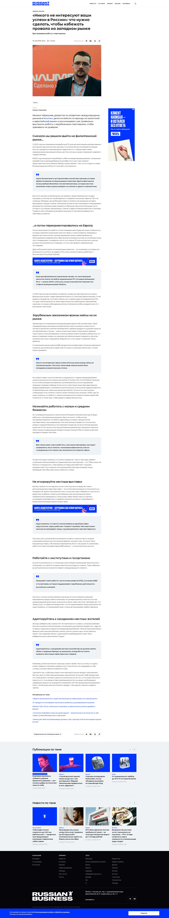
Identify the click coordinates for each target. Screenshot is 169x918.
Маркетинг (116, 858)
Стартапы (116, 877)
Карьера (88, 871)
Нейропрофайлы (65, 868)
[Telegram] (130, 899)
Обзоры (117, 3)
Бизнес (42, 11)
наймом (86, 447)
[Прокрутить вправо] (134, 749)
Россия (114, 874)
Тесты (61, 877)
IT (86, 883)
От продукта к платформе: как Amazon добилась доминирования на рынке (63, 702)
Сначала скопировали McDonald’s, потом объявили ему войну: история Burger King (95, 780)
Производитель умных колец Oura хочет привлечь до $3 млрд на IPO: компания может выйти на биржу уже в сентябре (71, 834)
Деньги (114, 865)
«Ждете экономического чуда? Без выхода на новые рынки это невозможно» (65, 698)
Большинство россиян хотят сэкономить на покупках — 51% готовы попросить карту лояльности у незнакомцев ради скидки (124, 835)
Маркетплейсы (118, 862)
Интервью (126, 3)
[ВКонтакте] (135, 899)
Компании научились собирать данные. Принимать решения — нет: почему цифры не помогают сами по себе (45, 780)
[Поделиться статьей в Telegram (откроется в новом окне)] (86, 41)
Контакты (36, 865)
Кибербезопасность (93, 874)
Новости (93, 3)
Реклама (88, 858)
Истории (101, 3)
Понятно (144, 913)
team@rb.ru (89, 899)
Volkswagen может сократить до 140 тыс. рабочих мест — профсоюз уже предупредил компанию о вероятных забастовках (44, 835)
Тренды (115, 883)
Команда (35, 858)
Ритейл (114, 871)
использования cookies (45, 912)
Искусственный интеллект (95, 862)
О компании (36, 862)
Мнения (109, 3)
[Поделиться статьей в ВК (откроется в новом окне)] (90, 41)
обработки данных (62, 912)
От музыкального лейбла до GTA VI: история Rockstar (124, 778)
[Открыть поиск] (135, 4)
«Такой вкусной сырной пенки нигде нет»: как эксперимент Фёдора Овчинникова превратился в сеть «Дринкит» (70, 781)
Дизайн (88, 877)
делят (59, 149)
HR (86, 880)
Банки (87, 865)
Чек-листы (63, 874)
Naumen (48, 118)
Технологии (116, 880)
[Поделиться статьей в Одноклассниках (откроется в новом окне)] (95, 41)
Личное (115, 868)
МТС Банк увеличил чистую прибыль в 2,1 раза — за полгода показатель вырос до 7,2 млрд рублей (97, 833)
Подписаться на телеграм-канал (46, 734)
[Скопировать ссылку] (99, 41)
